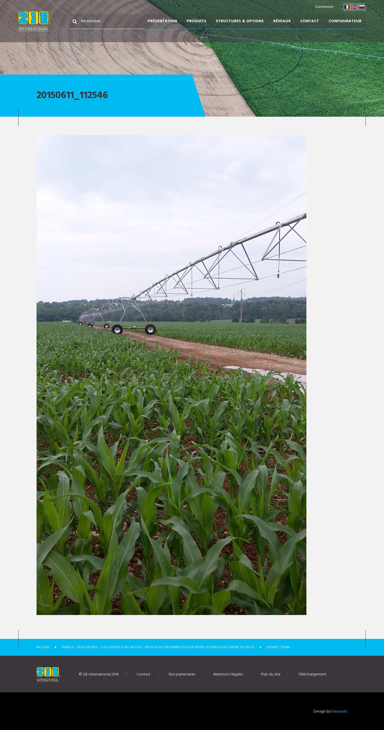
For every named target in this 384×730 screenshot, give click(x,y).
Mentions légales (228, 674)
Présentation (162, 21)
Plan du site (270, 674)
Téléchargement (312, 674)
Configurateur (345, 21)
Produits (196, 21)
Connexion (324, 7)
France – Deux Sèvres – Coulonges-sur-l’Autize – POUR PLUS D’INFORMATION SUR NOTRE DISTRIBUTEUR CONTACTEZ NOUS (158, 647)
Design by (330, 711)
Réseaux (282, 21)
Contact (309, 21)
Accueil (43, 647)
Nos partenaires (182, 674)
